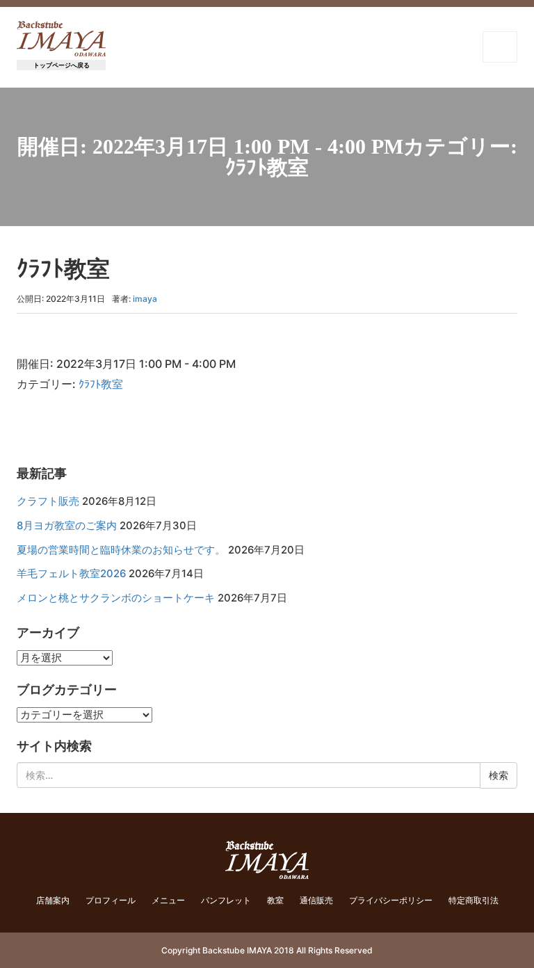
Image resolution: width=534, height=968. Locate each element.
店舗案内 (53, 900)
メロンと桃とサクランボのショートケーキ (116, 598)
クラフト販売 (48, 501)
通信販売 (316, 900)
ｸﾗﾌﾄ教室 (101, 384)
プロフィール (111, 900)
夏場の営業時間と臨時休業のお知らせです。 (121, 550)
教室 (275, 900)
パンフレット (226, 900)
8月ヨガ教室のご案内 (67, 525)
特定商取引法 (473, 900)
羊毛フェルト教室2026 (71, 573)
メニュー (168, 900)
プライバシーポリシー (390, 900)
